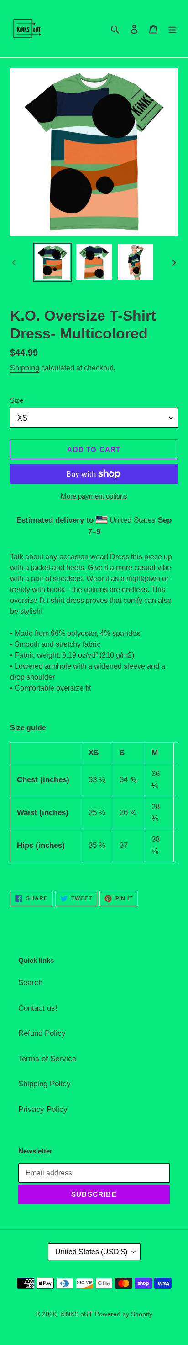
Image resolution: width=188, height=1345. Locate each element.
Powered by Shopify (123, 1314)
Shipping (24, 368)
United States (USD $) (91, 1252)
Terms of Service (47, 1058)
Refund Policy (42, 1033)
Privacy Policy (43, 1109)
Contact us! (37, 1008)
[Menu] (172, 28)
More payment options (94, 496)
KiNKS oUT (76, 1314)
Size (16, 400)
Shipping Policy (44, 1084)
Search (30, 982)
